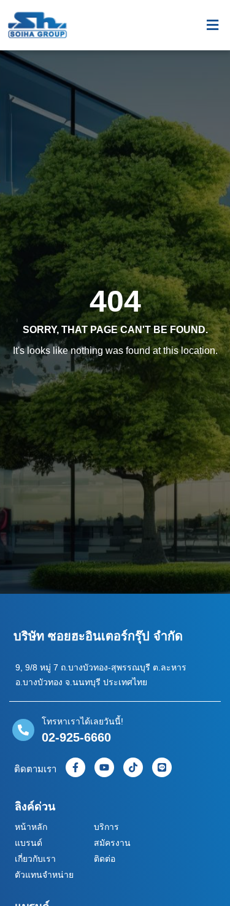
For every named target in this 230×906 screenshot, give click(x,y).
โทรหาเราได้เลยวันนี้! (82, 721)
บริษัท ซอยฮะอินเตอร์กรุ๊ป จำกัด (98, 636)
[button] (212, 25)
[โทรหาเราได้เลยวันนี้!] (23, 730)
